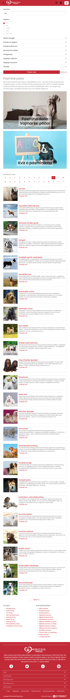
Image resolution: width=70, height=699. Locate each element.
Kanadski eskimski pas (29, 206)
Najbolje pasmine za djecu (47, 626)
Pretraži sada (31, 72)
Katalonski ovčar (26, 291)
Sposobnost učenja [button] (10, 50)
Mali (7, 25)
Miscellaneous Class (13, 624)
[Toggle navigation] (3, 2)
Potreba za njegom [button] (10, 42)
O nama (8, 691)
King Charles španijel (28, 360)
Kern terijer (23, 326)
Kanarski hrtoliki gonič (29, 223)
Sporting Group (11, 617)
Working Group (10, 621)
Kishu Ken (23, 394)
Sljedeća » (36, 600)
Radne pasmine (44, 634)
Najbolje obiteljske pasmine (48, 621)
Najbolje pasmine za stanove (48, 628)
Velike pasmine (44, 613)
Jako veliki (9, 33)
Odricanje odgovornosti (49, 691)
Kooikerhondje (25, 463)
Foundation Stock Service (14, 626)
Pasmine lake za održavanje (48, 632)
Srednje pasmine (44, 611)
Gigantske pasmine (45, 615)
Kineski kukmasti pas (28, 343)
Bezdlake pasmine (45, 630)
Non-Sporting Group (12, 615)
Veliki (7, 31)
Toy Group (9, 613)
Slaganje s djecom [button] (10, 58)
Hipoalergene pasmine (46, 619)
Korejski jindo (25, 480)
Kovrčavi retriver (26, 531)
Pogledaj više (23, 196)
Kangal (22, 240)
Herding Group (10, 608)
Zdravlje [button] (6, 67)
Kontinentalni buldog (28, 445)
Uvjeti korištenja (25, 691)
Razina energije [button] (8, 38)
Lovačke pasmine (44, 637)
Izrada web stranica (46, 696)
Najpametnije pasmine (46, 617)
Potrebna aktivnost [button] (10, 46)
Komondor (23, 428)
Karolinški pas (25, 274)
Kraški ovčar (24, 548)
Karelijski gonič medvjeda (30, 257)
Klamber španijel (26, 411)
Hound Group (10, 611)
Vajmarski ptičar (35, 123)
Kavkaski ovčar (26, 308)
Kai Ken (22, 188)
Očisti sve (63, 72)
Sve (7, 23)
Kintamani (23, 377)
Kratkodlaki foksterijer (29, 565)
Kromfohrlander (26, 582)
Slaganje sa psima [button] (10, 62)
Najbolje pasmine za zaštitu (48, 624)
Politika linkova (60, 691)
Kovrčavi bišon (25, 514)
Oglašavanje (15, 691)
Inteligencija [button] (7, 54)
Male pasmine (43, 608)
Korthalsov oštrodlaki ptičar (31, 497)
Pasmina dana (35, 119)
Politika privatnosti (36, 691)
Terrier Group (10, 619)
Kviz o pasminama (35, 162)
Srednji (8, 28)
